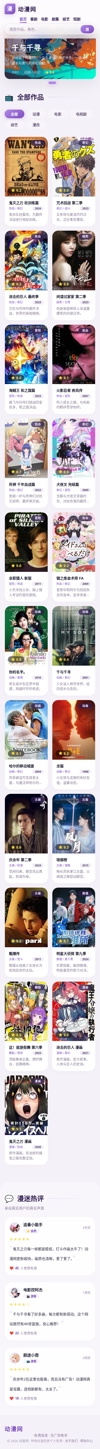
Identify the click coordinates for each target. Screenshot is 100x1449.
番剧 (33, 19)
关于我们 (71, 1441)
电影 (44, 19)
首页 (23, 19)
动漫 (36, 114)
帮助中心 (86, 1441)
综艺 (66, 19)
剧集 (55, 19)
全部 (14, 114)
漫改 (36, 125)
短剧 (77, 19)
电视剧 (81, 114)
